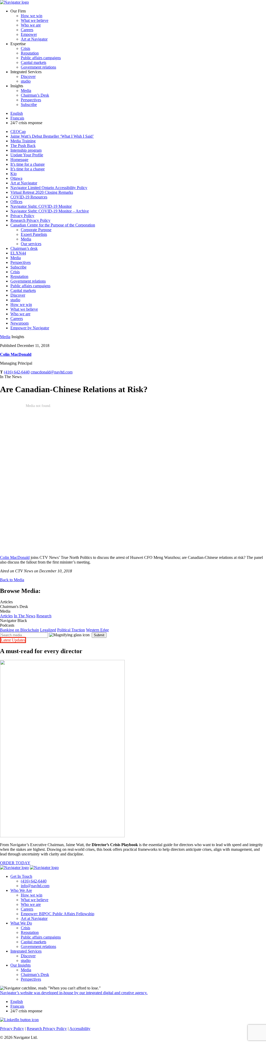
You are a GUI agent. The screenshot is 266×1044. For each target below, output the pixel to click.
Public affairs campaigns (41, 58)
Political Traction (71, 630)
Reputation (30, 53)
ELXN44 (18, 253)
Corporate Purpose (36, 229)
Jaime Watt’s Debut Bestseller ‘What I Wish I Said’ (52, 136)
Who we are (31, 25)
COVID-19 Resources (28, 197)
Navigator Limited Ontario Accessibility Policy (48, 187)
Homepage (19, 159)
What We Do (21, 923)
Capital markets (33, 62)
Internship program (26, 150)
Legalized (48, 630)
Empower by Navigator (29, 328)
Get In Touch (21, 876)
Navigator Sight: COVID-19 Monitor (41, 206)
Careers (27, 30)
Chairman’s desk (24, 248)
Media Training (23, 141)
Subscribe (29, 104)
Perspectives (31, 100)
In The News (24, 616)
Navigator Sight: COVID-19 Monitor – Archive (49, 211)
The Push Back (23, 145)
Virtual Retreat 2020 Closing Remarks (41, 192)
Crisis (25, 48)
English (16, 113)
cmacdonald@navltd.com (51, 372)
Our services (31, 244)
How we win (31, 16)
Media (26, 90)
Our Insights (20, 965)
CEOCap (18, 131)
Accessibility (79, 1028)
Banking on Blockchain (19, 630)
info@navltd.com (35, 886)
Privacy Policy (22, 215)
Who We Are (21, 890)
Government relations (38, 67)
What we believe (34, 20)
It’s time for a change (27, 164)
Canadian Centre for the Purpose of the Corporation (52, 225)
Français (17, 118)
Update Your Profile (26, 155)
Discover (28, 76)
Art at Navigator (34, 39)
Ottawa (16, 178)
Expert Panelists (34, 234)
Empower (29, 34)
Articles (6, 616)
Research (43, 616)
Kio (13, 173)
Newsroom (19, 323)
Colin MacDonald (15, 354)
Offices (16, 201)
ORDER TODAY (15, 863)
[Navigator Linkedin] (19, 1020)
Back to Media (12, 580)
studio (26, 81)
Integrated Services (26, 951)
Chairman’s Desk (35, 95)
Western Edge (97, 630)
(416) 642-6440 (17, 372)
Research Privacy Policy (30, 220)
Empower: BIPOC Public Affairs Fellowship (57, 914)
